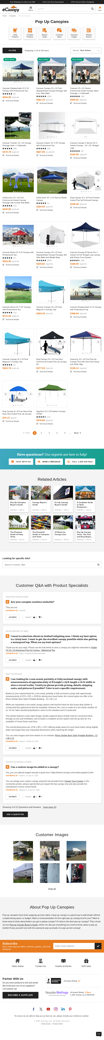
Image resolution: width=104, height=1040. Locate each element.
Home (5, 16)
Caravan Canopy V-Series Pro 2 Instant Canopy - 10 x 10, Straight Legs (84, 145)
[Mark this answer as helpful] (34, 617)
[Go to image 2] (16, 82)
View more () (49, 807)
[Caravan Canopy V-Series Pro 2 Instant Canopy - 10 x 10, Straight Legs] (85, 125)
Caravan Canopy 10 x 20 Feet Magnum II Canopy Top (49, 308)
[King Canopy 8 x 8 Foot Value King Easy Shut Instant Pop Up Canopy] (18, 394)
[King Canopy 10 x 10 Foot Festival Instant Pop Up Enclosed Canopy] (85, 180)
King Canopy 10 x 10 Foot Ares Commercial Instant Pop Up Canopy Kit (51, 361)
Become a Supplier (20, 995)
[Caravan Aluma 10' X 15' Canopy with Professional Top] (18, 289)
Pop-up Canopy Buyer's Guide (24, 925)
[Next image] (31, 71)
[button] (49, 462)
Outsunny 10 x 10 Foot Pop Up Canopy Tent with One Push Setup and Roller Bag (84, 361)
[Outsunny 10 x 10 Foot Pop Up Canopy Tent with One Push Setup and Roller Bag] (85, 341)
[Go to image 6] (56, 82)
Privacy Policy (58, 1024)
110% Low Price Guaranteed (53, 2)
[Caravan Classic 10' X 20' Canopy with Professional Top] (52, 125)
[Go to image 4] (86, 82)
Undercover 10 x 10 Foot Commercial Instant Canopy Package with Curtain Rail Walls (16, 200)
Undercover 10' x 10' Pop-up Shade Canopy (51, 199)
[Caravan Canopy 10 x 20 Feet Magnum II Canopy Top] (52, 289)
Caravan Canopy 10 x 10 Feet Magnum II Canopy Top (15, 360)
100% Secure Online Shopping (82, 2)
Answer (13, 617)
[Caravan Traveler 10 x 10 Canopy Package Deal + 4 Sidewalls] (18, 125)
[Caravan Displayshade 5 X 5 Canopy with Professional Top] (85, 289)
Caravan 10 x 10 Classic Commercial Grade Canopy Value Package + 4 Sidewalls (84, 90)
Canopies (12, 16)
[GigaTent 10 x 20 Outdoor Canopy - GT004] (52, 394)
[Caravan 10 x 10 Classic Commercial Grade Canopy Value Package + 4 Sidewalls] (85, 70)
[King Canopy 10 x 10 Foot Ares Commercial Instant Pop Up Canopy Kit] (52, 341)
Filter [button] (12, 50)
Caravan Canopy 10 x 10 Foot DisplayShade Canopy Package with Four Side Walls (51, 90)
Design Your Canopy (74, 781)
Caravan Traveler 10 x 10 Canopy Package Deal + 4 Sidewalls (17, 144)
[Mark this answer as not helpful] (39, 617)
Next (76, 433)
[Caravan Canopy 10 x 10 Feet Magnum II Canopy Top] (18, 341)
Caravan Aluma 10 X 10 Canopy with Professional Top (18, 253)
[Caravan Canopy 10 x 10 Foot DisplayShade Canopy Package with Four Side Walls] (52, 70)
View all (52, 889)
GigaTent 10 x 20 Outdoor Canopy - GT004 (51, 412)
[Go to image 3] (18, 82)
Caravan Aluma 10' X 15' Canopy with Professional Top (17, 308)
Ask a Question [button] (15, 814)
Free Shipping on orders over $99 (22, 2)
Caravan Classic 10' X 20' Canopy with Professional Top (50, 144)
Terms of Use (46, 1024)
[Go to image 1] (14, 82)
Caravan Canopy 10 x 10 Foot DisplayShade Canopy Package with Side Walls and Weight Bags (51, 254)
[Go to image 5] (21, 82)
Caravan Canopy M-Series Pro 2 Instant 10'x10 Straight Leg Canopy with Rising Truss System (85, 254)
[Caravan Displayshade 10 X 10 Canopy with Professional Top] (18, 70)
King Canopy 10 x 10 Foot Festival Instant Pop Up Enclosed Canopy (84, 199)
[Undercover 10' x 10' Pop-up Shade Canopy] (52, 180)
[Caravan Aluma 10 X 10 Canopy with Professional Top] (18, 235)
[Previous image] (6, 71)
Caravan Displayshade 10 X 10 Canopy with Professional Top (16, 89)
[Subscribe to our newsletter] (98, 946)
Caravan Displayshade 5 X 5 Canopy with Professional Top (85, 308)
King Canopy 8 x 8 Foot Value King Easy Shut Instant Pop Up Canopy (17, 412)
